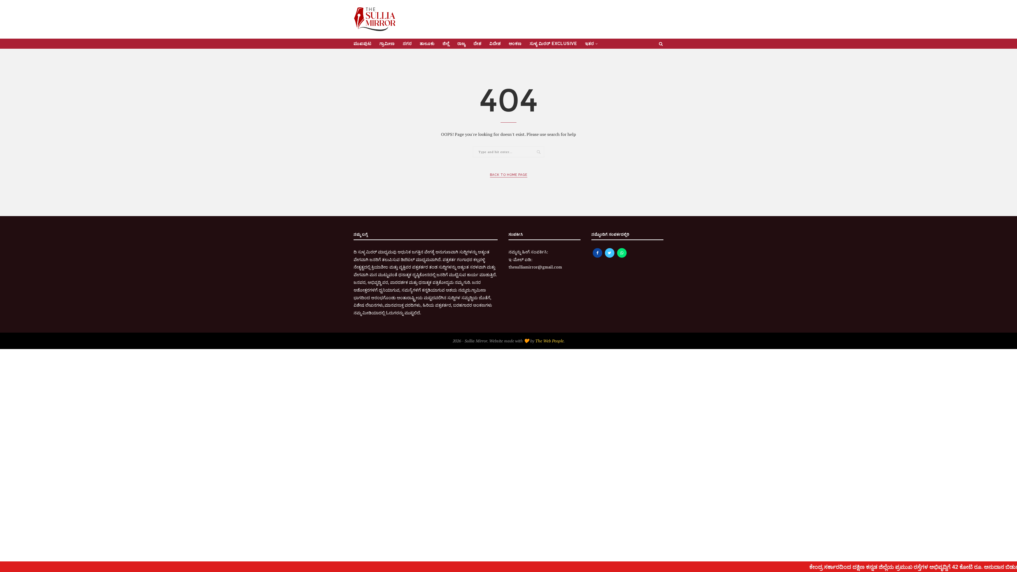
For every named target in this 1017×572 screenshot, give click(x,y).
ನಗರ (407, 43)
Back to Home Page (508, 175)
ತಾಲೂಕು (427, 43)
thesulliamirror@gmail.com (535, 267)
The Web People (549, 341)
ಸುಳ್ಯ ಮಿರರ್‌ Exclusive (553, 43)
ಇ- (510, 259)
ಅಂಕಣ (515, 43)
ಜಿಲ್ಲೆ (446, 43)
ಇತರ (589, 43)
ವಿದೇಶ (495, 43)
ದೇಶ (477, 43)
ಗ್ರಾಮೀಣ (387, 43)
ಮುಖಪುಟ (363, 43)
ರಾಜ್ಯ (461, 43)
